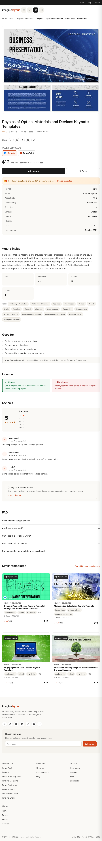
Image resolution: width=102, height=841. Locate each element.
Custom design (42, 772)
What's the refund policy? (14, 543)
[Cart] (35, 10)
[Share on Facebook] (28, 140)
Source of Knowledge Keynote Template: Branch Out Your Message (76, 668)
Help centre (75, 768)
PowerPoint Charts (10, 793)
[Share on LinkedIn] (22, 140)
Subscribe (89, 744)
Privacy (5, 815)
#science (56, 304)
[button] (51, 70)
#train (6, 309)
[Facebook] (10, 724)
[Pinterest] (22, 724)
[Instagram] (28, 724)
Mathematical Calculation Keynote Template (74, 606)
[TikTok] (39, 724)
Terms (4, 811)
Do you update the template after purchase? (23, 551)
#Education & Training (40, 304)
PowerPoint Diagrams (11, 776)
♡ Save (83, 171)
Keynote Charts (8, 798)
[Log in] (41, 10)
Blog (38, 776)
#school (28, 309)
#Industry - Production (18, 304)
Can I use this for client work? (16, 536)
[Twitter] (4, 724)
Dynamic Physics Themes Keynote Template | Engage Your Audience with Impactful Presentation (24, 607)
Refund (5, 819)
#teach (91, 304)
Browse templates (64, 181)
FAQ (72, 776)
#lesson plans (81, 309)
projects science (74, 610)
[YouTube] (33, 724)
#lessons (38, 309)
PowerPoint (27, 153)
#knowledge (69, 304)
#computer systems (12, 319)
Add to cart (33, 171)
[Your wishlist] (29, 10)
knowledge (31, 612)
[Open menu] (23, 10)
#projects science (11, 314)
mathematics (10, 612)
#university (67, 309)
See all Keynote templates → (87, 566)
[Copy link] (11, 140)
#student (16, 309)
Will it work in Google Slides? (16, 520)
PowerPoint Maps (9, 785)
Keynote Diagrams (10, 781)
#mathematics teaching (31, 314)
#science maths (75, 314)
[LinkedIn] (16, 724)
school (21, 612)
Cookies (5, 823)
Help (89, 3)
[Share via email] (33, 140)
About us (40, 768)
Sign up (18, 495)
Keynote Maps (8, 789)
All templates (7, 18)
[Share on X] (17, 140)
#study (81, 304)
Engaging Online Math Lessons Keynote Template (22, 668)
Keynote (5, 772)
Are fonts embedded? (12, 528)
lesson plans (60, 610)
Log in (10, 495)
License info (75, 781)
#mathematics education (55, 314)
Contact (97, 3)
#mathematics (52, 309)
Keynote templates (25, 18)
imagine (11, 10)
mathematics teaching (63, 614)
